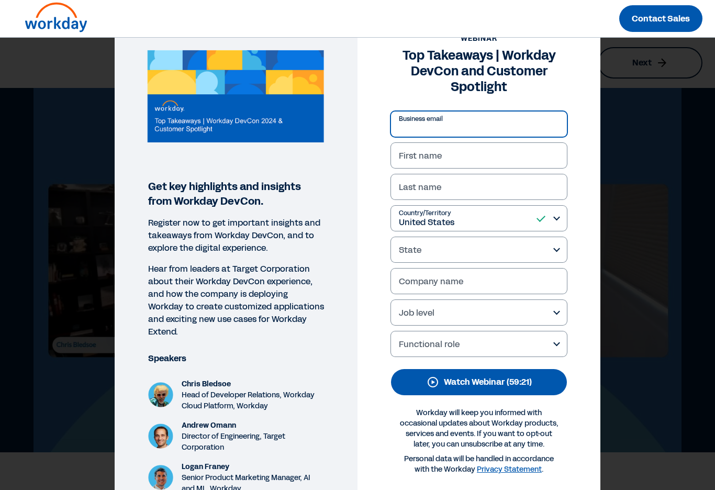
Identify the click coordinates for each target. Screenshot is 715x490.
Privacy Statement (509, 469)
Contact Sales (661, 19)
